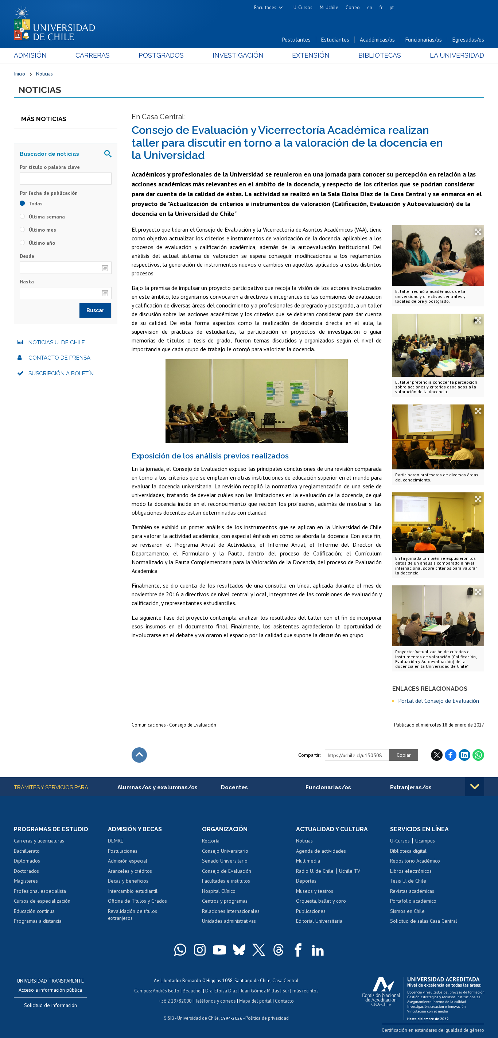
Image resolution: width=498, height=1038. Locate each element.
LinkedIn (464, 755)
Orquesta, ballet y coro (321, 901)
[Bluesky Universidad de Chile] (239, 950)
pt (392, 7)
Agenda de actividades (321, 851)
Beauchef (192, 991)
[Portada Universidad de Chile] (57, 21)
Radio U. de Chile (315, 871)
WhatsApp (478, 755)
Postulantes (296, 39)
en (369, 7)
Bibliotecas (379, 55)
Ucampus (425, 840)
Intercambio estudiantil (132, 891)
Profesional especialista (40, 891)
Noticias (44, 74)
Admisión (30, 55)
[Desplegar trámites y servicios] (474, 786)
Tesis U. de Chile (408, 881)
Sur (286, 991)
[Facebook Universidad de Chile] (298, 950)
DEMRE (115, 840)
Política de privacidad (267, 1018)
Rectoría (210, 840)
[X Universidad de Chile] (259, 950)
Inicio (19, 74)
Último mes (41, 229)
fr (381, 7)
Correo (353, 7)
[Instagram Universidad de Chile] (200, 950)
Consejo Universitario (225, 851)
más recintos (305, 991)
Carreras (92, 55)
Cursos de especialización (42, 901)
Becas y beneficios (128, 881)
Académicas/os (377, 39)
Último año (41, 243)
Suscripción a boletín (61, 373)
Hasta (27, 281)
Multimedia (308, 860)
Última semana (46, 216)
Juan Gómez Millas (260, 991)
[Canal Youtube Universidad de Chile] (219, 950)
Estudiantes (335, 39)
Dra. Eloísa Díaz (221, 991)
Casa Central (285, 980)
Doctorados (26, 871)
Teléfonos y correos (215, 1001)
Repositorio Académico (415, 860)
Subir (139, 755)
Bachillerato (27, 851)
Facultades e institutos (226, 881)
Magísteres (26, 881)
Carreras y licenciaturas (39, 840)
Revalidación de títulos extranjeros (132, 915)
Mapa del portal (255, 1001)
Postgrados (161, 55)
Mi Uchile (329, 7)
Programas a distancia (38, 921)
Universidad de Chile (198, 1018)
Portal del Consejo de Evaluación (438, 700)
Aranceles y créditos (130, 871)
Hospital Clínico (219, 891)
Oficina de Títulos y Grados (137, 901)
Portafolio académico (413, 901)
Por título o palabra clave (50, 167)
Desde (27, 256)
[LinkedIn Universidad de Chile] (318, 950)
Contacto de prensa (59, 358)
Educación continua (34, 911)
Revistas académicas (412, 891)
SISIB (169, 1018)
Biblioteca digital (408, 851)
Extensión (311, 55)
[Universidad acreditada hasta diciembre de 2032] (423, 996)
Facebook (450, 755)
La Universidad (457, 55)
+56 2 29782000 (175, 1001)
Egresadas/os (468, 39)
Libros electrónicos (411, 871)
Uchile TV (349, 871)
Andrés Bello (166, 991)
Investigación (238, 55)
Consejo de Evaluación (226, 871)
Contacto (284, 1001)
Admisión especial (127, 860)
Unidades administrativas (229, 921)
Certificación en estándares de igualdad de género (433, 1030)
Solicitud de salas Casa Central (423, 921)
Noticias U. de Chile (56, 342)
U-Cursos (302, 7)
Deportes (306, 881)
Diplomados (27, 860)
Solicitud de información (50, 1005)
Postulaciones (122, 851)
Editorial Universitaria (319, 921)
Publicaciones (311, 911)
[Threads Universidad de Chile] (278, 950)
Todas (35, 203)
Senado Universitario (225, 860)
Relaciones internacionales (231, 911)
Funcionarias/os (423, 39)
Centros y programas (225, 901)
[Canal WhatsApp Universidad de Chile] (180, 950)
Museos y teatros (314, 891)
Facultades (265, 7)
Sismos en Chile (407, 911)
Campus (142, 991)
